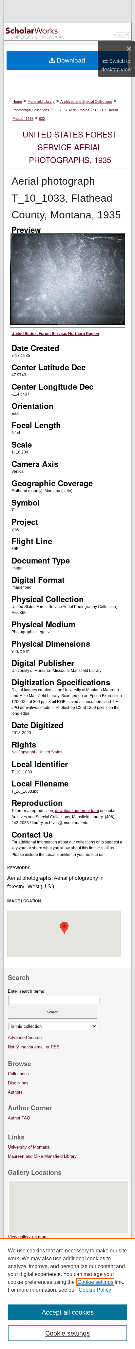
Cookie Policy (95, 1290)
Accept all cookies (68, 1312)
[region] (67, 1293)
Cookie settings (95, 1282)
